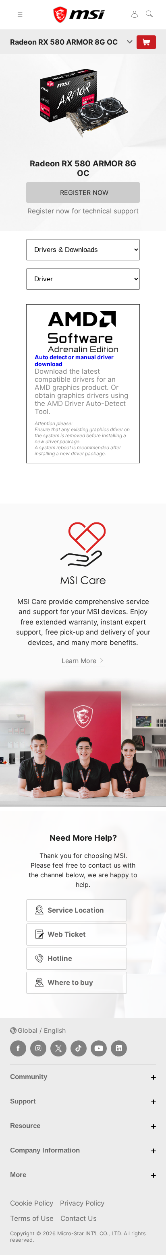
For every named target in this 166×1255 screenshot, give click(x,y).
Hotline (60, 958)
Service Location (76, 910)
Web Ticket (67, 934)
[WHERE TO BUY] (146, 42)
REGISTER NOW (84, 192)
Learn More (80, 661)
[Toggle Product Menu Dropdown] (130, 42)
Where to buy (70, 983)
